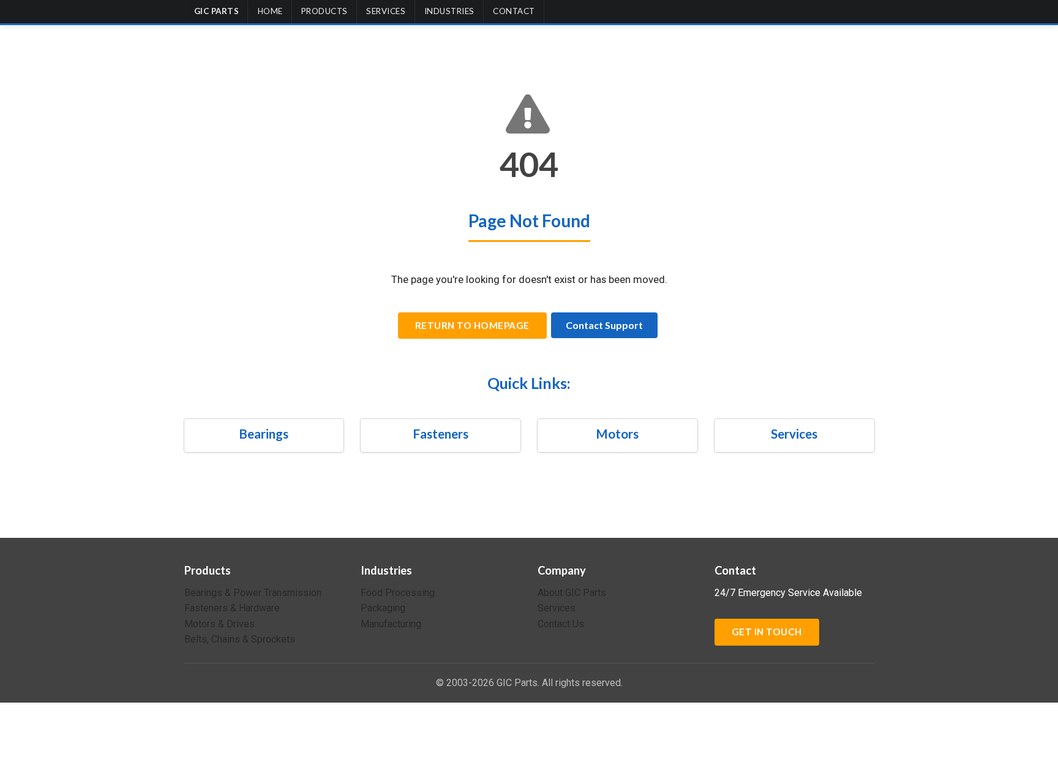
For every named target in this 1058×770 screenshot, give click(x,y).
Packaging (383, 608)
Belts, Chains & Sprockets (239, 639)
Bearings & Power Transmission (252, 592)
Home (270, 11)
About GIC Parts (572, 592)
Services (385, 11)
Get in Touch (767, 631)
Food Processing (398, 592)
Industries (449, 11)
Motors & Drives (219, 624)
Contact (514, 11)
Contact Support (604, 325)
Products (324, 11)
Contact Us (561, 624)
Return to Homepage (472, 325)
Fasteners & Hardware (232, 608)
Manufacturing (391, 624)
